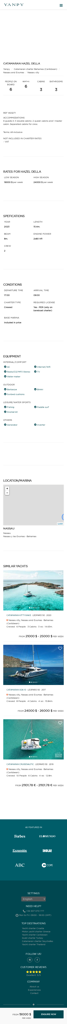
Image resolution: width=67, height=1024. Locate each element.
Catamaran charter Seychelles (37, 941)
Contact (34, 993)
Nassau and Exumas (13, 72)
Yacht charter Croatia (33, 928)
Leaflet (60, 523)
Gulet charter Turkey (32, 938)
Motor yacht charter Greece (36, 931)
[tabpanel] (33, 590)
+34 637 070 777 (35, 911)
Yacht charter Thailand (33, 944)
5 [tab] (37, 608)
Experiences (34, 990)
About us (34, 986)
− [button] (7, 492)
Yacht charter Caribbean (34, 934)
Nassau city (33, 72)
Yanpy (6, 69)
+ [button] (7, 488)
